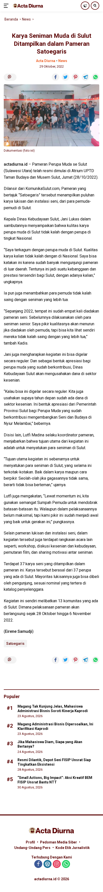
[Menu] (7, 6)
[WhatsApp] (66, 864)
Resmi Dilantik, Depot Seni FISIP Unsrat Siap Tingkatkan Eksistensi (54, 762)
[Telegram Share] (85, 77)
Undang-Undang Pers (32, 848)
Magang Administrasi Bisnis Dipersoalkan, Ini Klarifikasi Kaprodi (55, 726)
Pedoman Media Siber (58, 842)
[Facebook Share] (55, 77)
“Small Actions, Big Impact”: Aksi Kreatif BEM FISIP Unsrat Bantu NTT (55, 780)
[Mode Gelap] (85, 6)
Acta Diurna (45, 61)
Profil (30, 842)
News (62, 61)
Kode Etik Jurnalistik (73, 848)
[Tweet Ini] (65, 77)
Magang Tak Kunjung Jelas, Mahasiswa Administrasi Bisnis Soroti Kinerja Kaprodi (53, 708)
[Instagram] (57, 864)
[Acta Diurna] (27, 5)
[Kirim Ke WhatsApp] (95, 77)
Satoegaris (15, 644)
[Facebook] (38, 864)
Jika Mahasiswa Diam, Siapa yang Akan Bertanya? (50, 744)
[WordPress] (48, 864)
